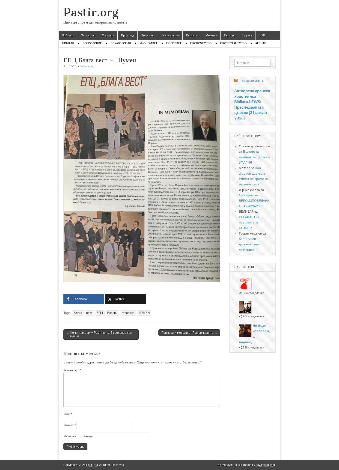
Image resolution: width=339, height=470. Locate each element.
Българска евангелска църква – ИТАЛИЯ (254, 157)
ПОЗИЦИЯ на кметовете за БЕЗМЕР (249, 222)
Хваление (108, 35)
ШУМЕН (144, 313)
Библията (68, 35)
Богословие (92, 43)
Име (67, 414)
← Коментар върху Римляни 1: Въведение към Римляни (99, 334)
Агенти (260, 43)
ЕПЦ (100, 313)
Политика (173, 43)
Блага (78, 313)
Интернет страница (78, 436)
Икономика (149, 43)
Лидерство (148, 35)
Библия (68, 43)
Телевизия (88, 35)
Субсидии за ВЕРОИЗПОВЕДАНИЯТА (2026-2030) (254, 200)
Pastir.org (91, 12)
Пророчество (200, 43)
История (229, 35)
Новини (112, 313)
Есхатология (121, 43)
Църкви (247, 35)
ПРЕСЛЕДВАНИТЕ (251, 81)
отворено (128, 313)
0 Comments (88, 66)
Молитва (211, 35)
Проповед (127, 35)
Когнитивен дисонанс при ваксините (249, 244)
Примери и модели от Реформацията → (189, 332)
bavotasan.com (265, 465)
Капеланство (170, 35)
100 (262, 35)
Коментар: (72, 370)
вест (89, 313)
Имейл (69, 425)
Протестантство (233, 43)
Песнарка (192, 35)
